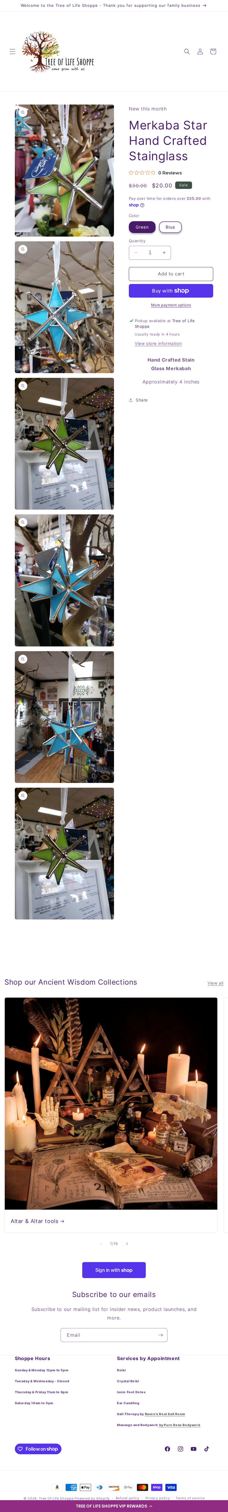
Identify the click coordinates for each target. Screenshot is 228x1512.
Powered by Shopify (92, 1498)
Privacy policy (157, 1498)
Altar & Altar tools (34, 1221)
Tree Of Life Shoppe (56, 1498)
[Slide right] (127, 1243)
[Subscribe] (160, 1335)
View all (216, 982)
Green (142, 226)
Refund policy (128, 1498)
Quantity (137, 240)
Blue (170, 226)
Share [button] (142, 399)
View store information (158, 343)
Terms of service (190, 1498)
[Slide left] (100, 1243)
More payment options (171, 305)
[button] (114, 1506)
